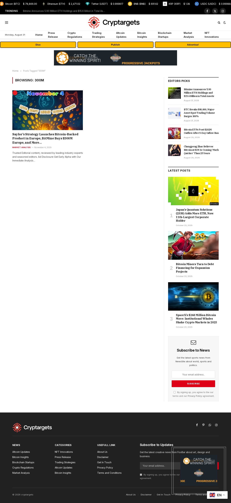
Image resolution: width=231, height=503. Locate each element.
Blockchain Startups (164, 34)
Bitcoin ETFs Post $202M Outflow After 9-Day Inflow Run (201, 131)
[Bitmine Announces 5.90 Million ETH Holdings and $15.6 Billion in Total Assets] (174, 93)
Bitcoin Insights (142, 34)
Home (39, 34)
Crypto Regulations (74, 34)
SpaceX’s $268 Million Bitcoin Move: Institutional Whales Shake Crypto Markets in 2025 (196, 318)
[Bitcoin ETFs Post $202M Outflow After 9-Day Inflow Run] (174, 133)
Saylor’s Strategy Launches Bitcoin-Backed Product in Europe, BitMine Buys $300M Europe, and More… (45, 138)
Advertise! (193, 44)
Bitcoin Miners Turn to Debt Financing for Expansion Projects (195, 267)
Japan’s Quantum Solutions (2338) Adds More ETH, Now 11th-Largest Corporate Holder (195, 215)
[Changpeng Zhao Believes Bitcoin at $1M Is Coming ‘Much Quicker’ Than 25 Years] (174, 150)
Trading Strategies (98, 34)
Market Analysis (189, 34)
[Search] (219, 22)
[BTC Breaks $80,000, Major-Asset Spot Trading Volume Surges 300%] (174, 113)
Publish (115, 44)
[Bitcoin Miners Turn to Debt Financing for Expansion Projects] (193, 245)
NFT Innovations (212, 34)
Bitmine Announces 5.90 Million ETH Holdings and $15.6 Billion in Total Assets (199, 93)
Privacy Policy (195, 396)
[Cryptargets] (115, 22)
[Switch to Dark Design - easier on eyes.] (224, 22)
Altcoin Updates (121, 34)
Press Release (53, 34)
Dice (38, 44)
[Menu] (6, 22)
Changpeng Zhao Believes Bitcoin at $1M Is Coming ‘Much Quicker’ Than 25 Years (201, 150)
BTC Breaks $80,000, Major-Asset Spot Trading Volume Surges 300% (61, 11)
